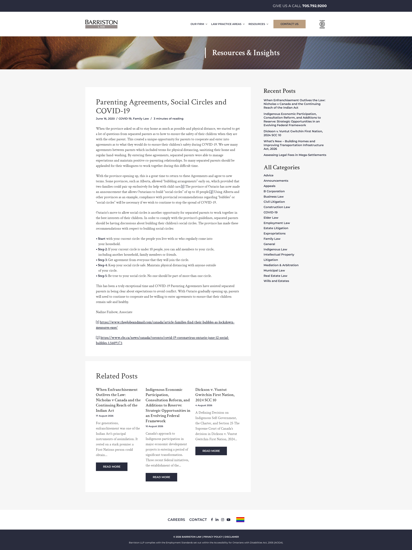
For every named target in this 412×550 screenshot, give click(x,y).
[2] (211, 192)
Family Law (141, 118)
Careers (176, 519)
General (269, 244)
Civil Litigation (274, 202)
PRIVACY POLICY (213, 536)
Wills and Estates (276, 281)
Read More (111, 466)
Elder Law (271, 217)
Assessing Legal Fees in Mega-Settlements (295, 155)
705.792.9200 (314, 6)
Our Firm (197, 24)
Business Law (274, 196)
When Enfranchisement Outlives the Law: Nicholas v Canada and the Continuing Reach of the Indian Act (118, 400)
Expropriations (275, 233)
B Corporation (274, 191)
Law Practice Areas (226, 24)
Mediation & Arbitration (281, 265)
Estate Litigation (276, 228)
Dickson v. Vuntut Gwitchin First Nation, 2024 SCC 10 (214, 395)
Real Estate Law (275, 276)
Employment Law (277, 223)
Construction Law (277, 207)
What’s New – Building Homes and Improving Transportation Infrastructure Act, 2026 (294, 145)
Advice (268, 175)
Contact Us (290, 24)
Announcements (276, 180)
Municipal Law (274, 270)
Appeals (269, 186)
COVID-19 (125, 118)
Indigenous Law (275, 249)
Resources (256, 24)
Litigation (271, 260)
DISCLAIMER (232, 536)
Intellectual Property (279, 254)
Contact (198, 519)
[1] (182, 186)
